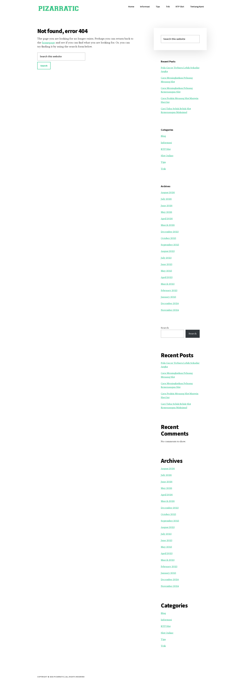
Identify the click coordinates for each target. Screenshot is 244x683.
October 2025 (168, 238)
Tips (163, 162)
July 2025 (166, 257)
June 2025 (166, 264)
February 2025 (169, 290)
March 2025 (168, 284)
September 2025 (170, 244)
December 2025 (170, 231)
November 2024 (170, 310)
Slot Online (167, 155)
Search (165, 327)
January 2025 (168, 297)
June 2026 (166, 205)
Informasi (166, 142)
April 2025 (167, 277)
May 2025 (166, 270)
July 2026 (166, 199)
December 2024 (170, 303)
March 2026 (168, 225)
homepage (48, 42)
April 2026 (167, 218)
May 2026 (166, 212)
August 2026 (168, 192)
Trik (163, 168)
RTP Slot (166, 149)
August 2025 (168, 251)
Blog (163, 136)
